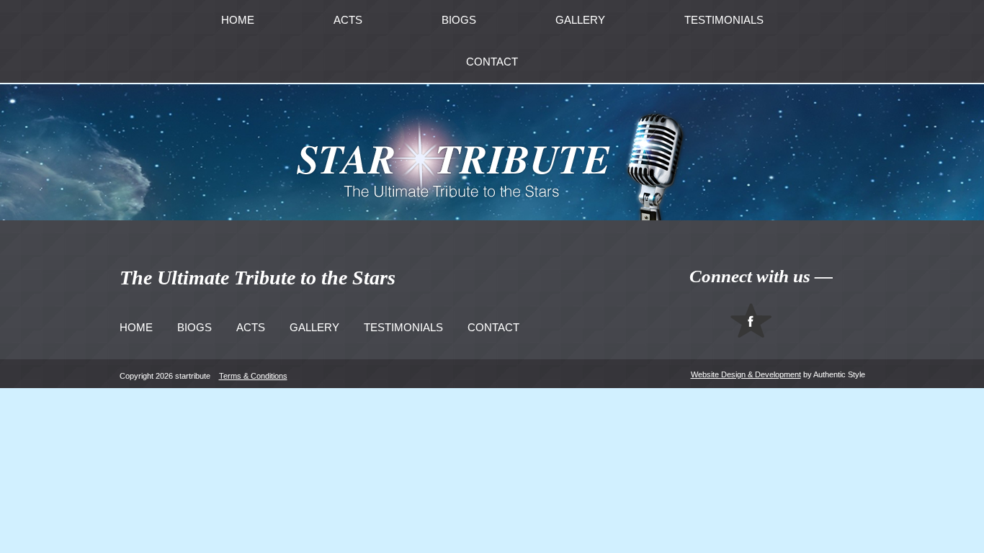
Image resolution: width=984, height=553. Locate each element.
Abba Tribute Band (360, 54)
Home (136, 327)
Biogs (194, 327)
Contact (492, 61)
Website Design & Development (746, 374)
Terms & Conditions (253, 376)
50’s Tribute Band (356, 82)
